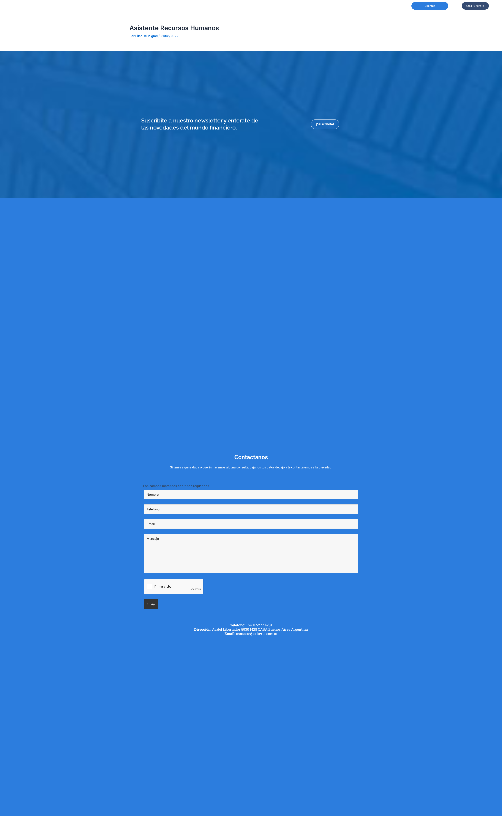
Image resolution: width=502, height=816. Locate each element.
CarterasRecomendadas (173, 6)
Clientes (430, 5)
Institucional (148, 6)
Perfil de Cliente (200, 6)
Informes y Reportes (290, 6)
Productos (229, 6)
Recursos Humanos (269, 6)
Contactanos (311, 6)
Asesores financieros (249, 6)
